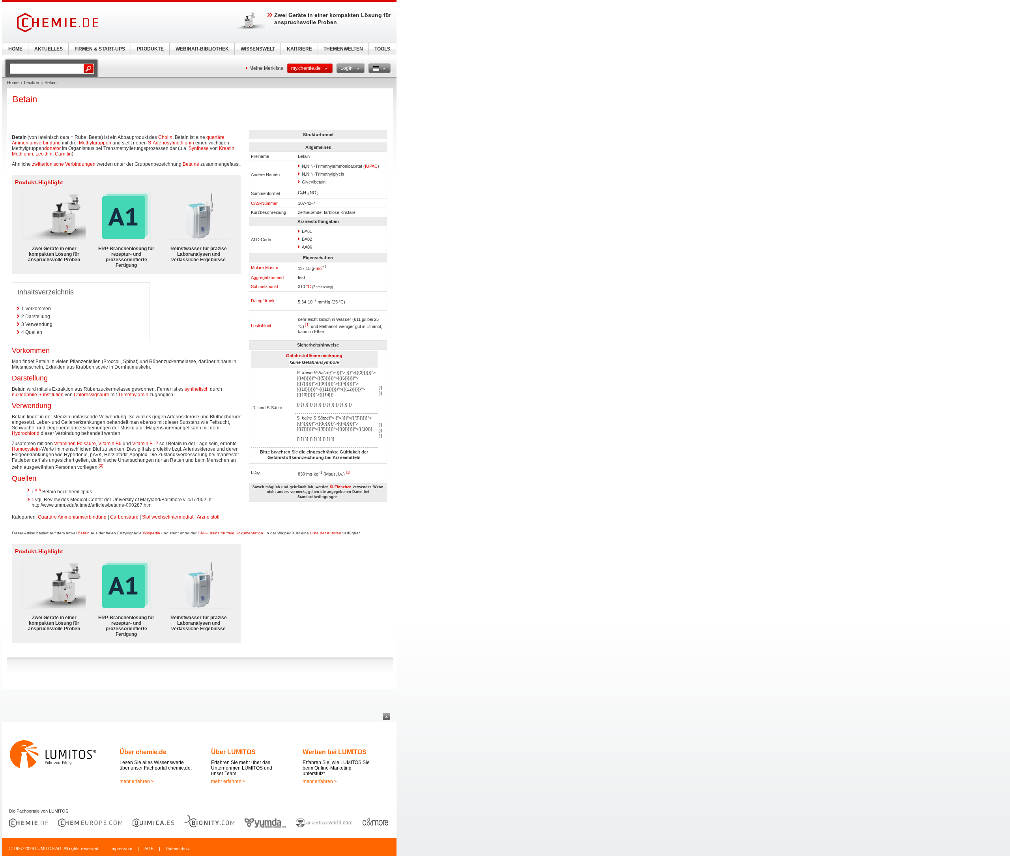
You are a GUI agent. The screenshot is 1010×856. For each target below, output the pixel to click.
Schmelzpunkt (264, 286)
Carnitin (63, 154)
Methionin (22, 154)
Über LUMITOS (233, 752)
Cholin (165, 137)
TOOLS (382, 49)
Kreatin (226, 148)
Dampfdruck (263, 300)
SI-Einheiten (341, 487)
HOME (15, 49)
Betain (84, 533)
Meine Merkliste (266, 68)
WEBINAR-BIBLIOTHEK (202, 49)
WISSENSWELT (258, 49)
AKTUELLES (48, 49)
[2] (101, 465)
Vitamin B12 (145, 443)
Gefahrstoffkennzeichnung (314, 355)
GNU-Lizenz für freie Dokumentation (230, 533)
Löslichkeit (261, 325)
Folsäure (86, 443)
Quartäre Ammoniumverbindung (72, 517)
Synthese (199, 148)
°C (308, 286)
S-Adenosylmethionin (171, 143)
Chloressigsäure (91, 394)
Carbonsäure (124, 517)
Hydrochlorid (25, 433)
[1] (307, 325)
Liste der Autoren (325, 533)
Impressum (121, 848)
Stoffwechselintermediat (167, 517)
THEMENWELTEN (343, 49)
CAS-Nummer (264, 203)
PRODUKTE (150, 49)
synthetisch (197, 389)
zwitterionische (48, 164)
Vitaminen (65, 443)
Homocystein (26, 449)
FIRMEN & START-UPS (100, 49)
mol (319, 268)
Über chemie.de (143, 752)
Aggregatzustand (267, 277)
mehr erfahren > (137, 781)
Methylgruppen (95, 143)
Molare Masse (264, 267)
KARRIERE (299, 49)
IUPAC (371, 166)
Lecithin (44, 154)
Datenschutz (178, 848)
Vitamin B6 (110, 443)
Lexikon (31, 82)
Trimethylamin (133, 394)
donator (52, 148)
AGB (148, 848)
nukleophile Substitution (38, 394)
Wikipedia (151, 533)
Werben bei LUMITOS (335, 752)
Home (13, 82)
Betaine (191, 164)
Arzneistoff (208, 517)
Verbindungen (80, 164)
